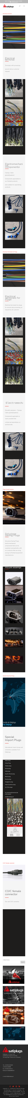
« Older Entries (6, 960)
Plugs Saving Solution (8, 489)
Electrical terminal (7, 14)
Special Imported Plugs (8, 676)
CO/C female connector (8, 863)
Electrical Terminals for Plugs (10, 252)
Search (22, 962)
